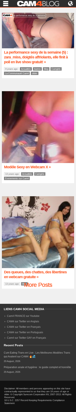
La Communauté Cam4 (17, 73)
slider (34, 73)
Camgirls (56, 69)
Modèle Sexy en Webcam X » (27, 167)
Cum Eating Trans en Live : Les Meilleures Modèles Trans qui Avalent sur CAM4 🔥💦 (37, 354)
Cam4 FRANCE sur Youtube (23, 316)
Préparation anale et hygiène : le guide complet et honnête (37, 367)
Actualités (26, 69)
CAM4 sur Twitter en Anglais (23, 321)
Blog (46, 69)
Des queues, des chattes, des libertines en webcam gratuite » (35, 274)
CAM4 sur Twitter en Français (24, 326)
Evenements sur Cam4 (17, 178)
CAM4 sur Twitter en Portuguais (25, 332)
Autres (37, 69)
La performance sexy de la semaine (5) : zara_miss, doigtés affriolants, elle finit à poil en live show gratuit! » (36, 57)
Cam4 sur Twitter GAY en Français (26, 337)
